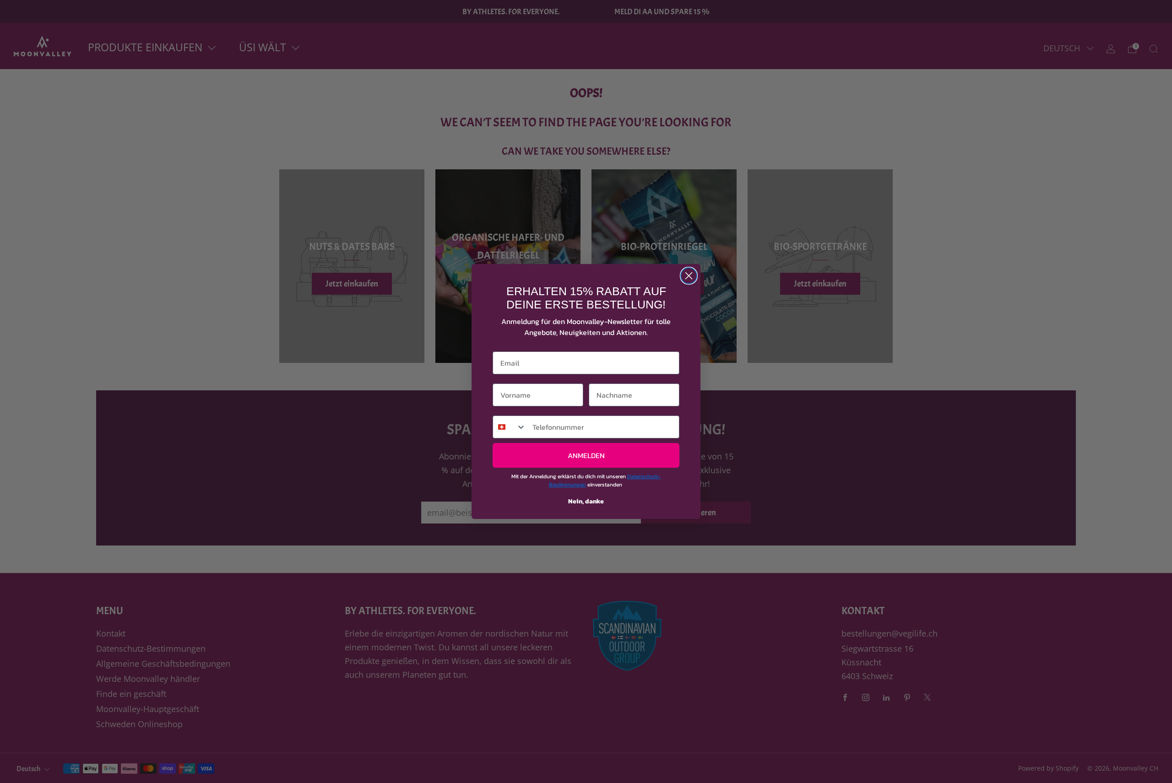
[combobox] (509, 427)
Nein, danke (586, 501)
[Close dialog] (689, 276)
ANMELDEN (586, 455)
